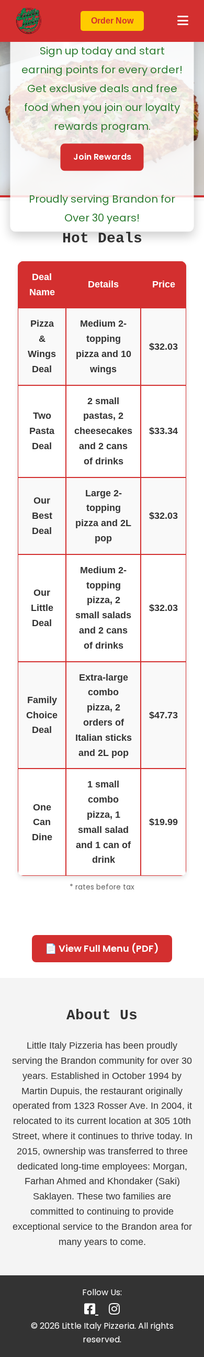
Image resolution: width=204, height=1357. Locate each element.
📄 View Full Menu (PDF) (102, 948)
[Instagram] (114, 1309)
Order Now (112, 20)
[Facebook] (91, 1309)
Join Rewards (102, 157)
